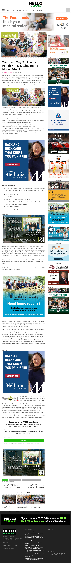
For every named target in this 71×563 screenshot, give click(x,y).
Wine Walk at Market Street (8, 481)
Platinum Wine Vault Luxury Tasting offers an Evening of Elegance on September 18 (22, 506)
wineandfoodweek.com (17, 266)
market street (18, 480)
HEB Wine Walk (11, 480)
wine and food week (25, 480)
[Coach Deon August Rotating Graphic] (58, 177)
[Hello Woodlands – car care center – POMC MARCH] (58, 153)
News (12, 10)
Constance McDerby (8, 72)
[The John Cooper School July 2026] (58, 84)
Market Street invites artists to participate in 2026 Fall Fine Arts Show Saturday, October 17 (38, 506)
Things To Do (26, 10)
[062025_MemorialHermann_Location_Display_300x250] (58, 260)
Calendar (18, 10)
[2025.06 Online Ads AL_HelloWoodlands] (58, 201)
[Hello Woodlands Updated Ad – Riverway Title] (24, 242)
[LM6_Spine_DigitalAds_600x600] (24, 181)
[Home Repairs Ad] (24, 317)
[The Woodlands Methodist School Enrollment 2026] (58, 240)
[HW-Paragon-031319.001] (58, 284)
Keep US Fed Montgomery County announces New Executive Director (35, 486)
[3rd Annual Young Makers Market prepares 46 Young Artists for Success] (9, 503)
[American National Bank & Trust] (58, 130)
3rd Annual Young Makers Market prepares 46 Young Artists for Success (9, 506)
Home (8, 10)
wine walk (38, 480)
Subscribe (39, 10)
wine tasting (32, 480)
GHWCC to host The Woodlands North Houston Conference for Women (12, 487)
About (33, 10)
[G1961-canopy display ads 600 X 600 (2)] (58, 55)
